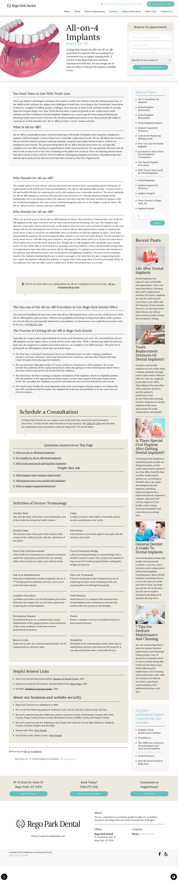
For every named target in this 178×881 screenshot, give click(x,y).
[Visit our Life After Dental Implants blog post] (150, 265)
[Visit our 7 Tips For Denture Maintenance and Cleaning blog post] (150, 623)
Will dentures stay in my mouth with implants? (41, 480)
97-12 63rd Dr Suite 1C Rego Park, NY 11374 (123, 4)
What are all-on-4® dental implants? (35, 452)
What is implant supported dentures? (36, 486)
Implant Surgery (146, 193)
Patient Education (131, 11)
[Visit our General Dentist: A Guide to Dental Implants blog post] (150, 540)
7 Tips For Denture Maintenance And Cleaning (147, 632)
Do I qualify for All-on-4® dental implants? (39, 458)
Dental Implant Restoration (145, 108)
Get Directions (28, 793)
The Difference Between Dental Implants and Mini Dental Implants (151, 745)
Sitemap (24, 855)
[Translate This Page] (174, 877)
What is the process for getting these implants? (41, 463)
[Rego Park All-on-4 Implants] (29, 79)
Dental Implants (146, 180)
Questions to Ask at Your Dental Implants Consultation (150, 154)
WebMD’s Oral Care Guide (38, 688)
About (77, 11)
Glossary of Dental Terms (65, 678)
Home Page (75, 683)
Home (67, 11)
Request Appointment (89, 793)
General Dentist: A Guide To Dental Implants (149, 548)
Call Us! (162, 4)
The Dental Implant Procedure (148, 163)
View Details (40, 730)
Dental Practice (146, 755)
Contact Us (166, 11)
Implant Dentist (146, 208)
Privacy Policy (14, 855)
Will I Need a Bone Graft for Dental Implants (150, 171)
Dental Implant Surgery (150, 122)
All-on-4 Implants (33, 751)
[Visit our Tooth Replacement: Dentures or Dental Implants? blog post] (150, 343)
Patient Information (95, 11)
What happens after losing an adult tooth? (38, 475)
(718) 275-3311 (35, 324)
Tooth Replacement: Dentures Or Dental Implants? (150, 353)
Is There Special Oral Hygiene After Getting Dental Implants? (150, 446)
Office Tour (151, 11)
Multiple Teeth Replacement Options (149, 731)
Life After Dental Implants (149, 270)
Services (113, 11)
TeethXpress (144, 737)
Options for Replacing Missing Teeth (149, 137)
